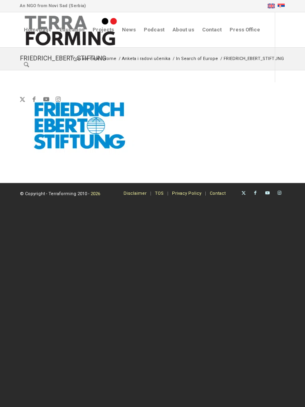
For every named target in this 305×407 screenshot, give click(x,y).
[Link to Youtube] (46, 99)
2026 (95, 193)
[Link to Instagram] (58, 99)
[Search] (26, 64)
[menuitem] (38, 29)
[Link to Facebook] (34, 99)
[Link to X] (22, 99)
